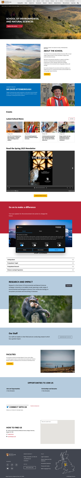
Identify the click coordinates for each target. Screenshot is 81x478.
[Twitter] (7, 465)
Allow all (56, 249)
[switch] (34, 245)
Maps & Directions (29, 467)
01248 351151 (11, 434)
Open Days (73, 2)
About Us (50, 2)
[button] (40, 259)
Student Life (31, 2)
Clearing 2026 (20, 2)
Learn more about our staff (65, 337)
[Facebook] (12, 465)
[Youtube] (7, 468)
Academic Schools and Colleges (13, 6)
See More (71, 118)
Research (44, 2)
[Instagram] (16, 465)
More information (11, 390)
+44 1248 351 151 (27, 458)
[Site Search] (77, 3)
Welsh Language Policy (46, 468)
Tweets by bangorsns (34, 405)
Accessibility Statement (46, 463)
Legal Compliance (45, 456)
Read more (47, 74)
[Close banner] (63, 227)
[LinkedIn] (12, 468)
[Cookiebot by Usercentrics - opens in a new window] (56, 227)
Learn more (10, 363)
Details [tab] (40, 231)
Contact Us (26, 460)
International (38, 2)
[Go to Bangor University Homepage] (6, 2)
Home (3, 6)
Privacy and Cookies (45, 466)
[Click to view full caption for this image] (73, 372)
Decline (24, 249)
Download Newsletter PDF (40, 195)
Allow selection (40, 249)
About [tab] (57, 231)
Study (26, 2)
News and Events (66, 2)
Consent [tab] (24, 231)
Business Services (57, 2)
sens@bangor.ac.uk (12, 436)
